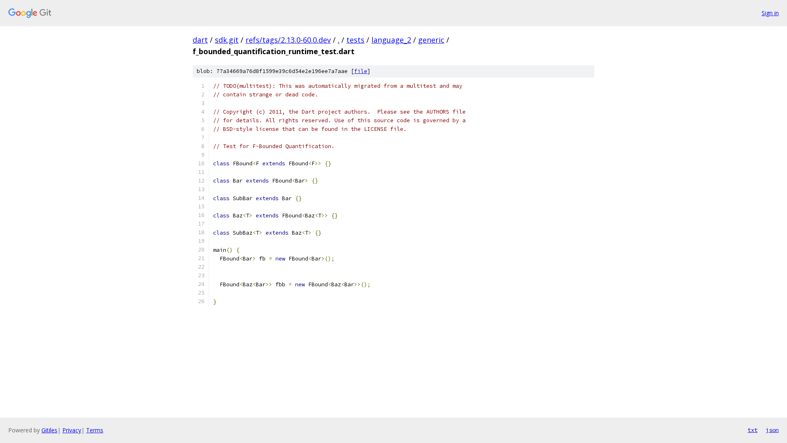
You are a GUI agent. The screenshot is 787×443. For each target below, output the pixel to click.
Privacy (71, 430)
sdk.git (227, 40)
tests (355, 40)
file (360, 71)
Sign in (770, 13)
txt (752, 430)
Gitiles (49, 430)
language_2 (391, 40)
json (772, 430)
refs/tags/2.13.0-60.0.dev (288, 40)
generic (431, 40)
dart (200, 40)
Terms (94, 430)
